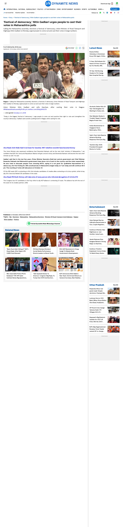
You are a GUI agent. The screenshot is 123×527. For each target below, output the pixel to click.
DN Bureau (18, 47)
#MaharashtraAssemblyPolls (14, 109)
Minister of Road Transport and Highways (58, 217)
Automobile (92, 9)
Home (5, 17)
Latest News (96, 48)
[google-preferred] (69, 48)
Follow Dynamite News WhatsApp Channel (45, 224)
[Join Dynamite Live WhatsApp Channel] (100, 12)
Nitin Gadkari (8, 219)
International (12, 9)
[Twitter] (83, 48)
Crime (59, 9)
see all (115, 48)
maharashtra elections (36, 217)
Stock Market (30, 13)
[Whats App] (76, 48)
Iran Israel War (9, 13)
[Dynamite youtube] (111, 12)
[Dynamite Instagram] (118, 12)
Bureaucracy (31, 9)
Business (77, 9)
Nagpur (76, 217)
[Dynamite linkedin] (107, 12)
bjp (10, 217)
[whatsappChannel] (117, 3)
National (21, 9)
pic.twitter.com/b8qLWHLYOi (36, 109)
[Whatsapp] (29, 223)
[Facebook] (80, 48)
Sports (84, 9)
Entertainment (67, 9)
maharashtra (24, 217)
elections (16, 217)
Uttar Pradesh (50, 9)
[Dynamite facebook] (114, 12)
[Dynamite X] (103, 12)
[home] (4, 9)
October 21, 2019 (20, 113)
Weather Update (20, 13)
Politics (40, 9)
